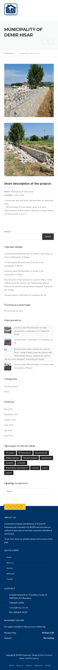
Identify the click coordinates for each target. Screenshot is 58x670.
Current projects (11, 386)
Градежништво (41, 453)
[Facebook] (8, 506)
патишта (35, 468)
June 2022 (8, 435)
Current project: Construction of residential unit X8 (25, 295)
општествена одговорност (17, 468)
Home (9, 557)
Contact (10, 579)
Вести (6, 391)
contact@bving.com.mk (18, 607)
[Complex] (44, 41)
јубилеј (9, 473)
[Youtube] (21, 506)
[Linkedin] (12, 506)
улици (45, 468)
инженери (21, 463)
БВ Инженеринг (24, 453)
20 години (10, 453)
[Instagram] (16, 506)
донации (9, 463)
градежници (46, 458)
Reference (10, 573)
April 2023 (8, 425)
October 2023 (10, 420)
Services (10, 568)
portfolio (49, 539)
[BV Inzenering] (10, 9)
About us (10, 563)
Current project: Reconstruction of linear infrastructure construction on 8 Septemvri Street (31, 331)
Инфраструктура (12, 458)
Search (7, 231)
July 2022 (8, 430)
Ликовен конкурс (30, 458)
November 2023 (11, 414)
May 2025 (8, 409)
